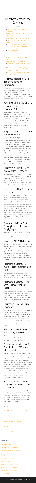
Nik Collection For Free (9, 416)
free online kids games (6, 444)
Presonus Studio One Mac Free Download (10, 450)
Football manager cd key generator (9, 456)
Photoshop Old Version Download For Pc (10, 447)
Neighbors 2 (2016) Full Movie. (14, 51)
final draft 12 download (6, 461)
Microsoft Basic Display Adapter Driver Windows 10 (15, 411)
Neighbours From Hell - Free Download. (16, 61)
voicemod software (5, 453)
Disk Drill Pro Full (8, 426)
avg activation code (5, 473)
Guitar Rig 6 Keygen (8, 431)
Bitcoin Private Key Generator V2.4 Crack (12, 421)
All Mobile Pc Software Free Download (10, 467)
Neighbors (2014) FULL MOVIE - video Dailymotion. (18, 38)
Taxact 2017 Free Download (7, 459)
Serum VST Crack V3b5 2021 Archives (10, 464)
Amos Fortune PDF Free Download (9, 470)
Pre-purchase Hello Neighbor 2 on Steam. (16, 44)
